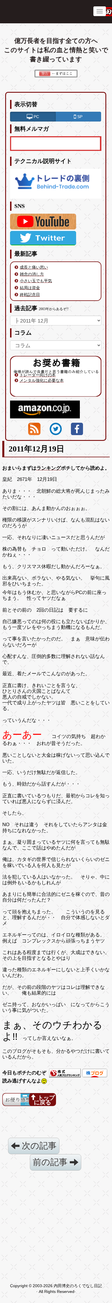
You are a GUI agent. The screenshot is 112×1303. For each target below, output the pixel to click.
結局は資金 (30, 287)
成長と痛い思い (34, 267)
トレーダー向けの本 (38, 375)
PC (35, 116)
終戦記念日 (30, 294)
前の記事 (51, 1162)
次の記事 (38, 1145)
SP (79, 116)
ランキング (48, 468)
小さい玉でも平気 (36, 280)
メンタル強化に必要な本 (42, 380)
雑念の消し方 (32, 274)
